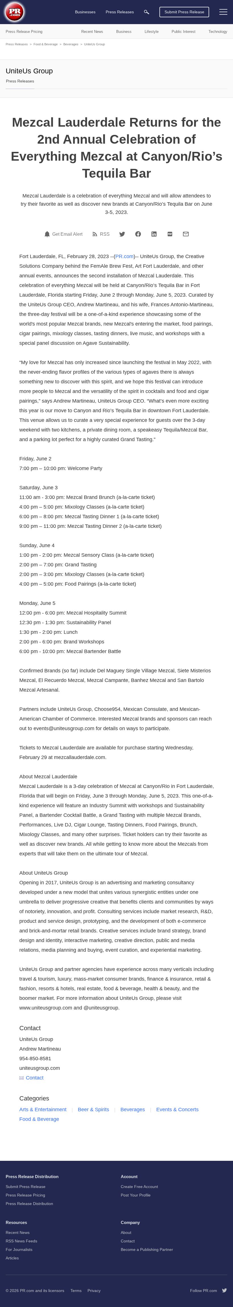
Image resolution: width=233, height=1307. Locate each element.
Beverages (70, 44)
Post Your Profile (136, 1195)
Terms (76, 1291)
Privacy (94, 1291)
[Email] (185, 234)
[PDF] (170, 234)
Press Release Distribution (29, 1203)
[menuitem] (146, 12)
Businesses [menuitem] (85, 12)
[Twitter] (122, 234)
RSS (105, 234)
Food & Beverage (46, 44)
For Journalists (19, 1249)
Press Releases (17, 44)
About (126, 1232)
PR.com (124, 256)
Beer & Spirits (93, 1109)
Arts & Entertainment (42, 1109)
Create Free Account (139, 1186)
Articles (12, 1258)
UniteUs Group (94, 44)
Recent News (18, 1232)
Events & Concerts (177, 1109)
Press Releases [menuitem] (120, 12)
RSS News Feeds (21, 1241)
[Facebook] (138, 234)
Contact (34, 1078)
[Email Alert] (48, 234)
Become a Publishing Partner (147, 1249)
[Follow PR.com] (222, 1290)
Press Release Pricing (25, 1195)
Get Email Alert (67, 234)
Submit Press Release (184, 12)
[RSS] (95, 234)
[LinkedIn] (154, 234)
